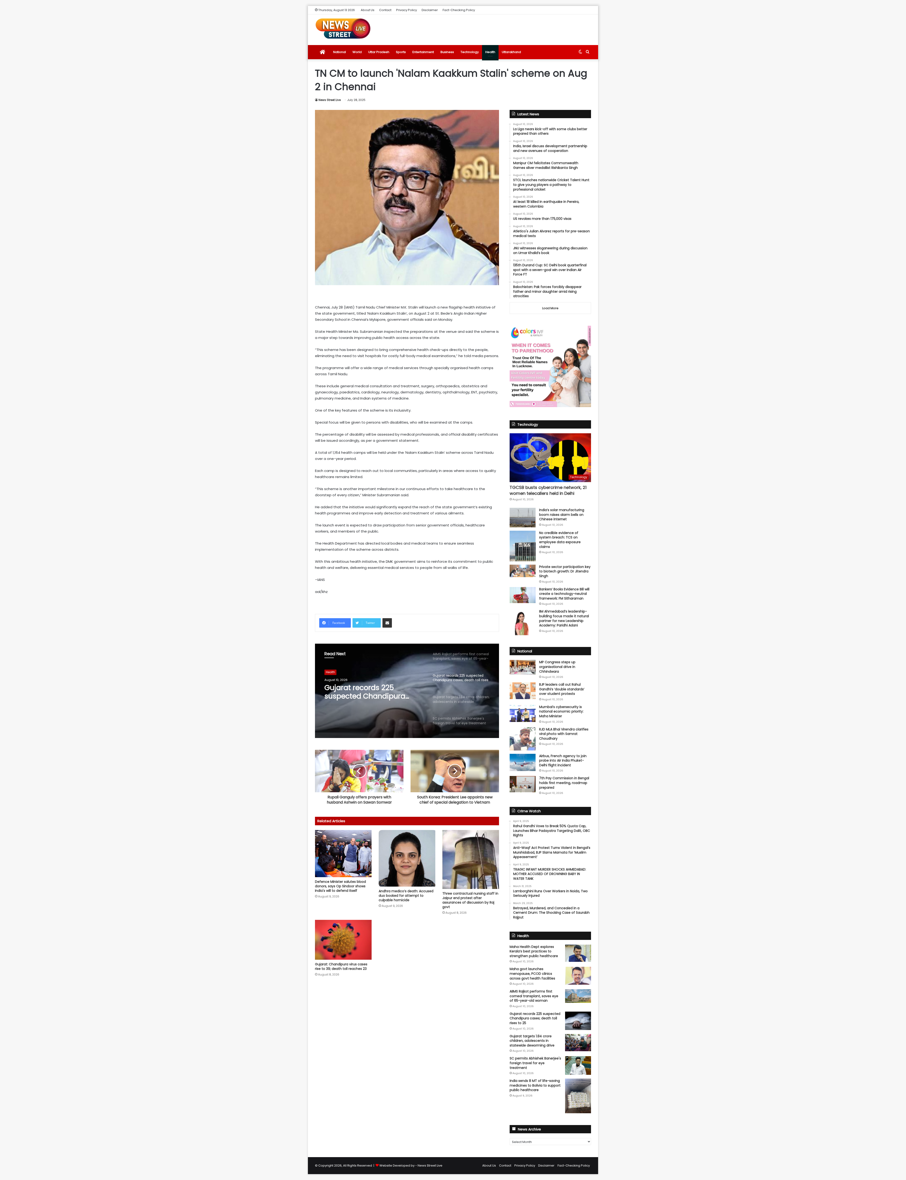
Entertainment (423, 52)
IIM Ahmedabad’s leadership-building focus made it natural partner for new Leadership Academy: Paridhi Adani (564, 618)
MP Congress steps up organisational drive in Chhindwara (557, 667)
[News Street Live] (343, 28)
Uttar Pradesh (378, 52)
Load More (550, 308)
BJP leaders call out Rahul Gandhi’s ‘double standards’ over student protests (561, 689)
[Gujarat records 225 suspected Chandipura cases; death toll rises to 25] (578, 1021)
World (357, 52)
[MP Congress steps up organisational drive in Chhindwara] (523, 667)
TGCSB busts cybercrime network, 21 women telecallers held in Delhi (548, 490)
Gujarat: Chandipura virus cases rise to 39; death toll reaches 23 (341, 966)
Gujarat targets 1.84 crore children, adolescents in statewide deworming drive (372, 692)
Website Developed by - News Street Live (410, 1165)
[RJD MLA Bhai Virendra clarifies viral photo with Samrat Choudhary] (523, 739)
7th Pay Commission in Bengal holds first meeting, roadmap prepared (564, 783)
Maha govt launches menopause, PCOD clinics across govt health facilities (532, 973)
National (339, 52)
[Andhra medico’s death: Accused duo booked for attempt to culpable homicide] (407, 858)
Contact (385, 10)
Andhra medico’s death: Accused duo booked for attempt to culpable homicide (406, 895)
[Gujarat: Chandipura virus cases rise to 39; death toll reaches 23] (343, 940)
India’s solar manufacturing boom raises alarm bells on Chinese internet (561, 514)
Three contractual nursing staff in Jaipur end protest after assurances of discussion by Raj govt (470, 900)
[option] (407, 691)
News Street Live (330, 100)
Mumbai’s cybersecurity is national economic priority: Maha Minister (561, 711)
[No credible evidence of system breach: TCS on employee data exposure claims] (523, 546)
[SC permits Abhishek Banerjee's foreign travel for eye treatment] (578, 1065)
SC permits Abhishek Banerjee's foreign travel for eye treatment (535, 1063)
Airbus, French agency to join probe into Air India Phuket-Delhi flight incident (563, 760)
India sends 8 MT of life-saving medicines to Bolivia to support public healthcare (535, 1085)
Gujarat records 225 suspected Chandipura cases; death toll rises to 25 (535, 1018)
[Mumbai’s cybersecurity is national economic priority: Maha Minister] (523, 713)
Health (490, 52)
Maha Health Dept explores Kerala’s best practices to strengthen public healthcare (534, 951)
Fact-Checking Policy (459, 10)
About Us (367, 10)
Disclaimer (430, 10)
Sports (401, 52)
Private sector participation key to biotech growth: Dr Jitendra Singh (565, 571)
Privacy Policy (406, 10)
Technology (470, 52)
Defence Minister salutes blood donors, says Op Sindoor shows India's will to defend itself (340, 886)
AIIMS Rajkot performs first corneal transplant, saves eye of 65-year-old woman (534, 996)
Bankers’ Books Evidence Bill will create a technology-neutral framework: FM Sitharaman (564, 594)
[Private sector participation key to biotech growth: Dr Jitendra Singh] (523, 571)
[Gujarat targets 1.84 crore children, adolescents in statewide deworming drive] (578, 1042)
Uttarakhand (511, 52)
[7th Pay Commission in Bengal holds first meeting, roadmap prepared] (523, 784)
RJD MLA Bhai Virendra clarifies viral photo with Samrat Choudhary (563, 734)
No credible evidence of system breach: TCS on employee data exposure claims (560, 539)
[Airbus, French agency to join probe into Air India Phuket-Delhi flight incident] (523, 762)
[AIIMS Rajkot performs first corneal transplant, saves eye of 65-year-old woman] (578, 996)
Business (447, 52)
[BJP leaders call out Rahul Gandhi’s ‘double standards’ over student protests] (523, 690)
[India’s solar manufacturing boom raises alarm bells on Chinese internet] (523, 517)
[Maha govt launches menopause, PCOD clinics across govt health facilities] (578, 975)
